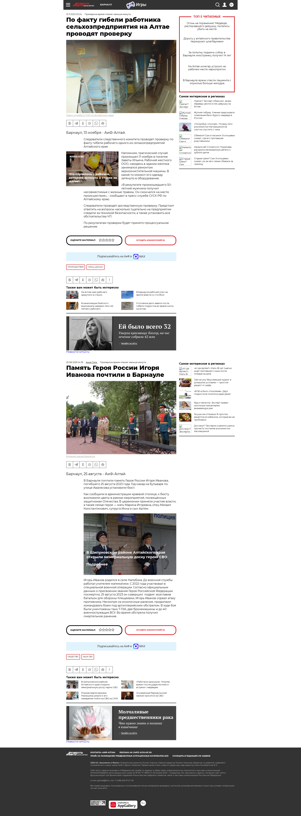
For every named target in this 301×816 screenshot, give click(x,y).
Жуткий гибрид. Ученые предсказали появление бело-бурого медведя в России (214, 115)
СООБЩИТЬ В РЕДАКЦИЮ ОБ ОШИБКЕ (191, 756)
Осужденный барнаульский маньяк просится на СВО (151, 694)
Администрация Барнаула (80, 456)
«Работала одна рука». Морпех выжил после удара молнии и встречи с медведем (153, 684)
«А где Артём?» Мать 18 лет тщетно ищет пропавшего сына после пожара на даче (213, 371)
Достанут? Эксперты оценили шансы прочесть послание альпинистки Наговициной (214, 428)
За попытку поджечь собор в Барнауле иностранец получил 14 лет (207, 54)
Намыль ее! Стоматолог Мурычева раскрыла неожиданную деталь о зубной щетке (212, 150)
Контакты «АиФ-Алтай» (102, 752)
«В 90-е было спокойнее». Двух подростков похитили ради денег (212, 392)
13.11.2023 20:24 (74, 14)
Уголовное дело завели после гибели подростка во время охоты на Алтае (154, 306)
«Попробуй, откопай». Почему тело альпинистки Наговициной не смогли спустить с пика (213, 127)
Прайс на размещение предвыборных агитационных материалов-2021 (129, 756)
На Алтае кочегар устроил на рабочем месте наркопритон (207, 68)
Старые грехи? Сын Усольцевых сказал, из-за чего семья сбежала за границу (213, 161)
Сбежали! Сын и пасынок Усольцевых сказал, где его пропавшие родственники (214, 138)
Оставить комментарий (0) (150, 240)
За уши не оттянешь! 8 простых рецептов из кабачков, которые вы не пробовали (214, 417)
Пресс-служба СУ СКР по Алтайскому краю (90, 115)
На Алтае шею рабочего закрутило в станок (94, 293)
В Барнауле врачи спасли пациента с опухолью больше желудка (207, 82)
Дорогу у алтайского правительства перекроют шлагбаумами (207, 40)
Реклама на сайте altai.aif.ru (135, 752)
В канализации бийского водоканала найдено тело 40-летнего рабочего (97, 306)
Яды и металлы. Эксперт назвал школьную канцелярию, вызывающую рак (211, 405)
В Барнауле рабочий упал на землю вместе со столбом (152, 293)
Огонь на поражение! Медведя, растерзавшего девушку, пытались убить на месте (207, 26)
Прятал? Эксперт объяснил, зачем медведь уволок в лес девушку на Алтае (212, 104)
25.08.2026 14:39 (74, 362)
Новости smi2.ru (77, 351)
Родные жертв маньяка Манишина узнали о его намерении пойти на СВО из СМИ (99, 696)
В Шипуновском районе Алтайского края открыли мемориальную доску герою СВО (126, 554)
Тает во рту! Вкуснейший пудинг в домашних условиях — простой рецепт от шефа (212, 382)
